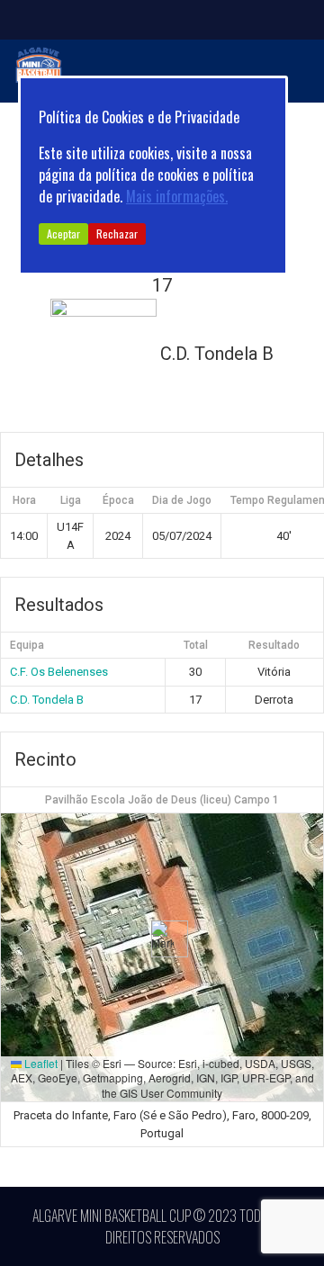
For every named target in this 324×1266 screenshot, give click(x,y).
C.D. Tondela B (47, 699)
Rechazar (117, 233)
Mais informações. (177, 196)
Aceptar (63, 233)
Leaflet (40, 1063)
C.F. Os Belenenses (59, 671)
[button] (162, 938)
